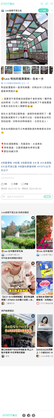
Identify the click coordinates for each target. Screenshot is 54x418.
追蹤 (44, 10)
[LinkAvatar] (3, 10)
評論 (47, 196)
